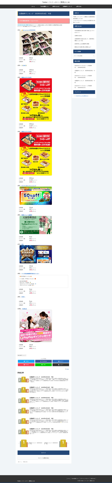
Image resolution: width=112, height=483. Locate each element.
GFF (22, 244)
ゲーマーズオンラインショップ (28, 185)
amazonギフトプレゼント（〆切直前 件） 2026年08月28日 (84, 76)
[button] (94, 56)
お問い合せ (93, 478)
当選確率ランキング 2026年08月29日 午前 (85, 71)
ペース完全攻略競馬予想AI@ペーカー (30, 273)
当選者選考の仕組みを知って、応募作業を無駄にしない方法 (84, 39)
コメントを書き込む (43, 458)
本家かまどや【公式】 (26, 77)
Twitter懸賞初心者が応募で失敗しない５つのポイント (84, 31)
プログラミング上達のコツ (82, 95)
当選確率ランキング (22, 355)
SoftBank (24, 308)
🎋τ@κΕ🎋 (24, 65)
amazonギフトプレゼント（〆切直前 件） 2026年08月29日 (84, 66)
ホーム (68, 478)
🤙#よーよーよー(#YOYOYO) (28, 30)
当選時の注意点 (78, 35)
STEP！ (23, 296)
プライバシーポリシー (84, 478)
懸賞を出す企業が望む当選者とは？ (83, 47)
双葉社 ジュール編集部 (26, 215)
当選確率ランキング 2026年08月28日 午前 (85, 81)
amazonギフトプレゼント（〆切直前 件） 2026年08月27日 (84, 86)
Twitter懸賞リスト (75, 478)
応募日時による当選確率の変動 (82, 43)
